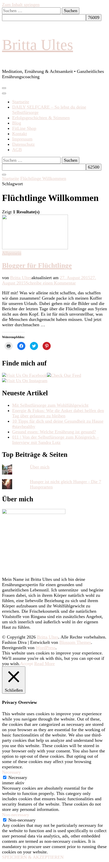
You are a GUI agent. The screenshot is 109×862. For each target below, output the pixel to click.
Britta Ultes (37, 44)
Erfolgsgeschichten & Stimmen (41, 117)
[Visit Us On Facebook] (24, 375)
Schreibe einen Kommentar (51, 282)
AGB (17, 149)
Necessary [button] (11, 772)
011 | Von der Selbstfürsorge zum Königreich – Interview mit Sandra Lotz (55, 440)
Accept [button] (26, 663)
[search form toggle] (4, 174)
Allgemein (11, 253)
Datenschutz (23, 144)
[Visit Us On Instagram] (24, 380)
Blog (16, 123)
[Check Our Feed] (64, 375)
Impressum (22, 138)
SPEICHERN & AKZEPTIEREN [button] (33, 857)
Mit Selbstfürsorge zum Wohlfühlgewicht (50, 405)
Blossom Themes (75, 642)
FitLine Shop (24, 128)
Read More (44, 663)
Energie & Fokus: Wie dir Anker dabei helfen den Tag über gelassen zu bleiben (58, 413)
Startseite (20, 101)
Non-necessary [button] (15, 814)
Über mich (39, 466)
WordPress (46, 647)
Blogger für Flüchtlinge (37, 265)
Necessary (17, 777)
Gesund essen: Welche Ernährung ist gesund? (54, 431)
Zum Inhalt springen (21, 4)
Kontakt (19, 133)
